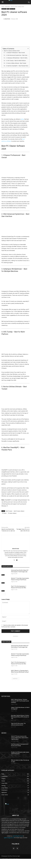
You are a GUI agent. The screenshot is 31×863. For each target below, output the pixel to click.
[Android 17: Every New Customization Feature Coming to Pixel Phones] (6, 581)
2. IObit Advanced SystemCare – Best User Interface (17, 55)
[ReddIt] (21, 22)
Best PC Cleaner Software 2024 (12, 50)
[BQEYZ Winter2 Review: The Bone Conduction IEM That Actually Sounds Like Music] (6, 702)
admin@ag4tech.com (18, 836)
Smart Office (12, 8)
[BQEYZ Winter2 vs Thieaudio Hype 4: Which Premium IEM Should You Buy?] (6, 673)
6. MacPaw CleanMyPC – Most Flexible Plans (17, 65)
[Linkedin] (18, 22)
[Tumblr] (25, 22)
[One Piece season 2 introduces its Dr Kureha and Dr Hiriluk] (6, 746)
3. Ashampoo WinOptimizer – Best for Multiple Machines (17, 58)
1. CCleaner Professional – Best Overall (15, 52)
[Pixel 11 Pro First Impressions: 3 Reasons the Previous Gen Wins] (6, 589)
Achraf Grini (7, 18)
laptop (22, 119)
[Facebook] (7, 22)
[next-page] (5, 594)
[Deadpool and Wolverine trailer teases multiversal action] (6, 754)
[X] (11, 22)
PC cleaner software (12, 513)
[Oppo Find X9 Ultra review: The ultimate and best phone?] (6, 726)
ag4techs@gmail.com (9, 837)
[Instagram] (13, 848)
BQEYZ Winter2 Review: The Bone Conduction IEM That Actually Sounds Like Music (20, 701)
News (8, 8)
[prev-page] (2, 594)
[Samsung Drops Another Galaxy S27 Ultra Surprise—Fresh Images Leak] (6, 572)
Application (7, 6)
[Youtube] (16, 559)
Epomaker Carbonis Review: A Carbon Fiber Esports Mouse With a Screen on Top (20, 717)
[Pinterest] (14, 22)
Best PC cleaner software (19, 511)
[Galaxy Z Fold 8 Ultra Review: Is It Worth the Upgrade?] (6, 710)
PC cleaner (4, 513)
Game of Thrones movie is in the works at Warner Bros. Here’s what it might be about (19, 738)
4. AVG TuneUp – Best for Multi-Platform (16, 60)
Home (3, 6)
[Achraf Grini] (2, 19)
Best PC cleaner (9, 511)
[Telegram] (28, 22)
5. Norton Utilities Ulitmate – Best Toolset (16, 63)
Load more (15, 678)
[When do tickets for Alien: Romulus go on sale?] (6, 762)
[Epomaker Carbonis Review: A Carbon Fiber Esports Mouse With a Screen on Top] (6, 718)
